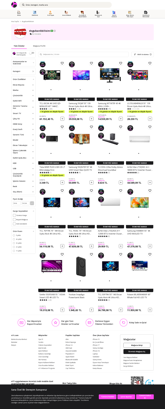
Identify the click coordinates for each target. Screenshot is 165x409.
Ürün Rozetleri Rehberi (46, 365)
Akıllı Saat (69, 348)
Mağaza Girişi (137, 345)
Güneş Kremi (97, 360)
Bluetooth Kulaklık (72, 360)
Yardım (40, 342)
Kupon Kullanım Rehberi (46, 363)
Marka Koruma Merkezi (19, 339)
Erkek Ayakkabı (71, 363)
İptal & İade (42, 348)
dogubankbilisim (28, 21)
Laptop (95, 354)
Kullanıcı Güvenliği (44, 354)
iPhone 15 (96, 339)
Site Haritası (42, 360)
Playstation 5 (70, 354)
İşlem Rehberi (43, 351)
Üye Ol (40, 339)
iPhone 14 (69, 345)
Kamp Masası (97, 368)
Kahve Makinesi (98, 365)
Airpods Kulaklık (71, 351)
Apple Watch (70, 357)
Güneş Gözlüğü (98, 348)
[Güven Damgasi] (149, 384)
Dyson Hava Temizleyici (101, 363)
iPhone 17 (96, 345)
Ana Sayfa (15, 21)
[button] (50, 89)
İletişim (13, 345)
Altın (67, 339)
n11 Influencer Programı (46, 368)
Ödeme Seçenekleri (45, 345)
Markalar (14, 342)
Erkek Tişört (70, 365)
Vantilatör (96, 357)
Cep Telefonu (70, 368)
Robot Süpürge (71, 342)
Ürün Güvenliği (43, 357)
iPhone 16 (96, 351)
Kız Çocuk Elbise (98, 342)
